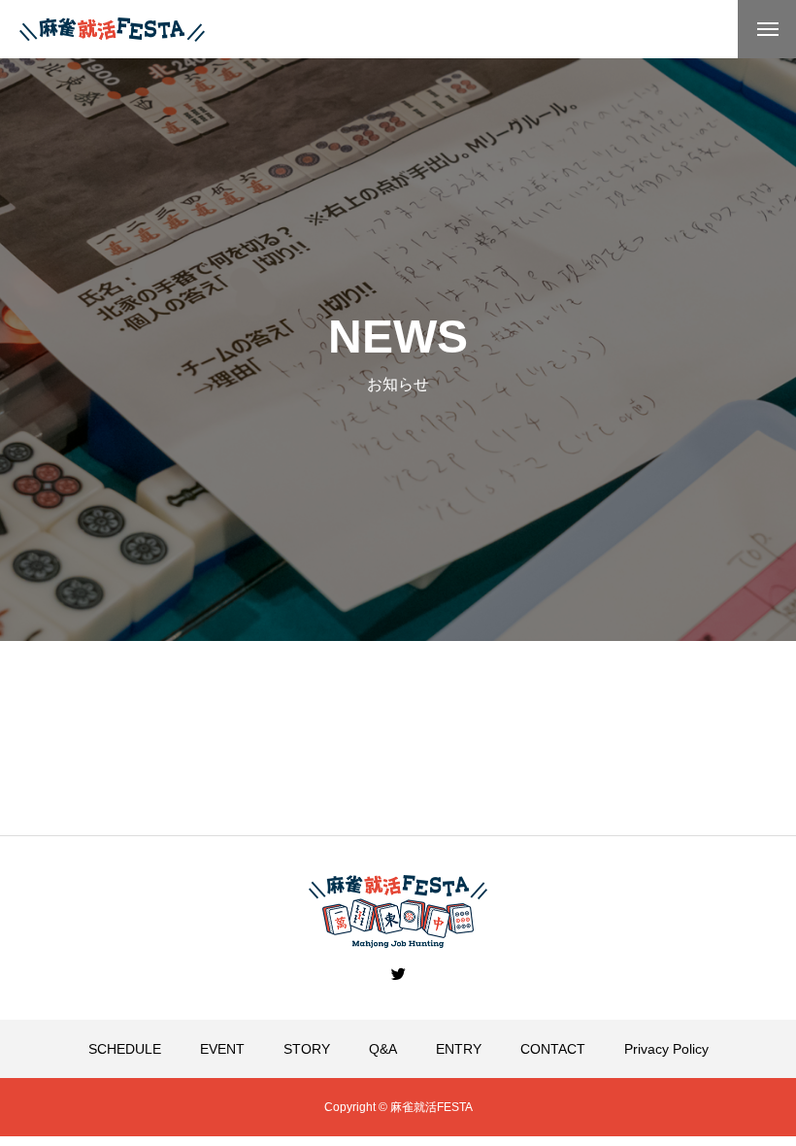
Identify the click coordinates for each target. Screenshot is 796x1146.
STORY (306, 1049)
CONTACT (552, 1049)
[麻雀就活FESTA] (112, 29)
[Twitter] (398, 973)
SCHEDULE (124, 1049)
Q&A (383, 1049)
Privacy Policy (666, 1049)
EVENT (222, 1049)
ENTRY (458, 1049)
